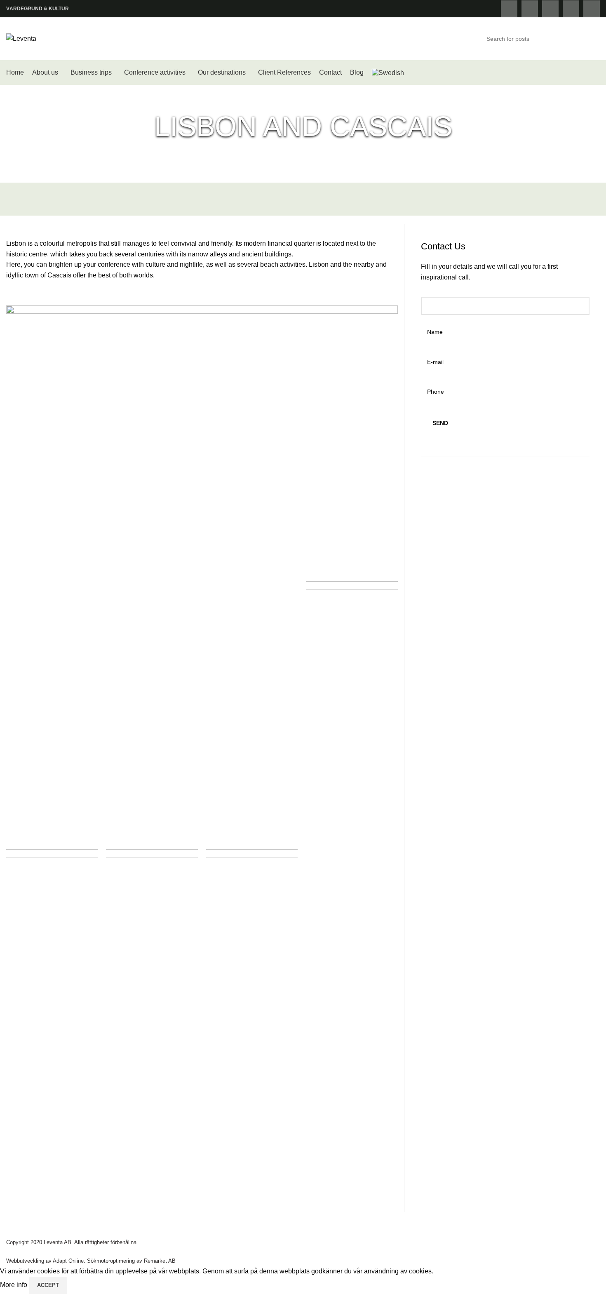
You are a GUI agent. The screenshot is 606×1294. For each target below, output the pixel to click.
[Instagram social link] (550, 8)
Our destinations (281, 152)
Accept (48, 1285)
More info (14, 1284)
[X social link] (529, 8)
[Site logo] (21, 38)
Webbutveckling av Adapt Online (45, 1261)
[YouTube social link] (571, 8)
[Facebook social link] (509, 8)
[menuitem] (388, 72)
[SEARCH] (590, 38)
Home (240, 152)
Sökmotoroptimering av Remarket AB (131, 1261)
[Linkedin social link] (591, 8)
